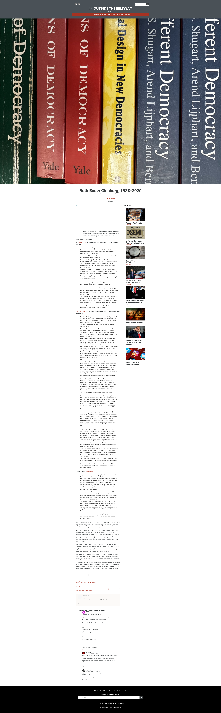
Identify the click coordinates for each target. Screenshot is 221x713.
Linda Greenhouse (80, 311)
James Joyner (110, 198)
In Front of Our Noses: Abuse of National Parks (135, 242)
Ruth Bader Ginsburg (88, 590)
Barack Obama (89, 471)
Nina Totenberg (83, 242)
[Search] (147, 4)
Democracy (78, 582)
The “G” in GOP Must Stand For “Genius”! (133, 282)
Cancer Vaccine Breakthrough (131, 262)
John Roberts (103, 589)
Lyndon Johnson (112, 589)
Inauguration (87, 589)
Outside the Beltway (113, 8)
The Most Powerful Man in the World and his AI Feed (135, 303)
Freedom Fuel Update (134, 223)
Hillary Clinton (78, 589)
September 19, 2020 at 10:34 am (93, 653)
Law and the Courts (83, 582)
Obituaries (89, 582)
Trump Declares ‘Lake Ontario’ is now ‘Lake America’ (134, 342)
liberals (107, 589)
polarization (82, 590)
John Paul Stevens (97, 589)
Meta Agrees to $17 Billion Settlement (133, 363)
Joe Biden (92, 589)
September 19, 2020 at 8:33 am (92, 613)
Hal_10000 (88, 652)
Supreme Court (94, 582)
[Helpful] (83, 649)
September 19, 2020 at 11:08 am (93, 671)
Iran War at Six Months (134, 323)
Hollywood (83, 589)
